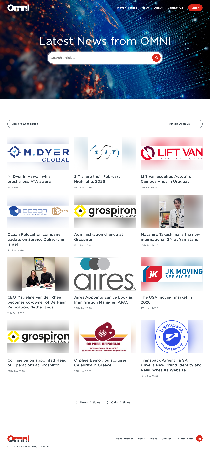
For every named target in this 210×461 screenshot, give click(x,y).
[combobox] (26, 124)
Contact (166, 438)
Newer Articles (90, 402)
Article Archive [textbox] (179, 123)
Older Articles (120, 402)
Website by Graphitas (36, 446)
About (158, 7)
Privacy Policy (184, 438)
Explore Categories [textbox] (24, 123)
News (145, 7)
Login (195, 7)
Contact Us (175, 7)
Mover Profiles (127, 7)
